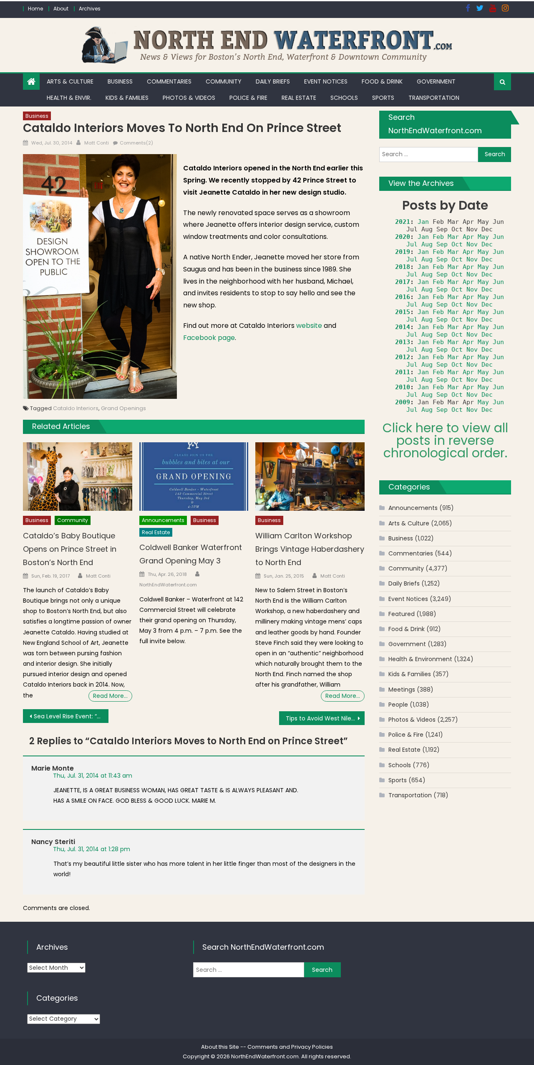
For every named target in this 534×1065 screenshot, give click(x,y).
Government (436, 81)
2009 (402, 402)
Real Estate (299, 98)
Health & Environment (420, 659)
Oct (457, 244)
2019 (402, 252)
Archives (90, 8)
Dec (487, 244)
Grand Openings (123, 408)
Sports (383, 98)
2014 (402, 327)
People (398, 704)
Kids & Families (127, 98)
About (60, 8)
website (309, 325)
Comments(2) (136, 142)
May (483, 237)
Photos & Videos (189, 98)
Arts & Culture (70, 81)
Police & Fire (248, 98)
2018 (402, 267)
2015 (402, 312)
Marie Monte (52, 768)
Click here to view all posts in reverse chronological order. (445, 440)
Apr (468, 237)
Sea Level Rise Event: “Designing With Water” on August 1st (71, 716)
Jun (498, 237)
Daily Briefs (273, 81)
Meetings (401, 689)
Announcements (163, 520)
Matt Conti (96, 142)
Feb (438, 237)
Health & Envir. (69, 98)
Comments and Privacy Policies (290, 1047)
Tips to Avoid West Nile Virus (325, 718)
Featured (401, 614)
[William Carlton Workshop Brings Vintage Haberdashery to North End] (310, 476)
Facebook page (209, 337)
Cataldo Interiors (75, 408)
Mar (453, 237)
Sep (442, 244)
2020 (402, 237)
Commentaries (169, 81)
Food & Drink (382, 81)
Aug (427, 244)
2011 (402, 372)
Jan (423, 222)
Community (224, 81)
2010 (402, 387)
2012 (402, 357)
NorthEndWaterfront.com (168, 584)
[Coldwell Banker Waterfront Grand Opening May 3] (194, 476)
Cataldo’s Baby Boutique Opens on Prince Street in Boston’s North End (69, 549)
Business (120, 81)
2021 (402, 222)
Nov (472, 244)
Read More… (110, 696)
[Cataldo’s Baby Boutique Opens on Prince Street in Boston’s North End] (77, 476)
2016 (402, 297)
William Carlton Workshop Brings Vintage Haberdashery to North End (309, 549)
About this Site (220, 1047)
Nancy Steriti (53, 842)
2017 (402, 282)
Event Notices (326, 81)
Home (35, 8)
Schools (344, 98)
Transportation (433, 98)
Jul (412, 244)
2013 (402, 342)
